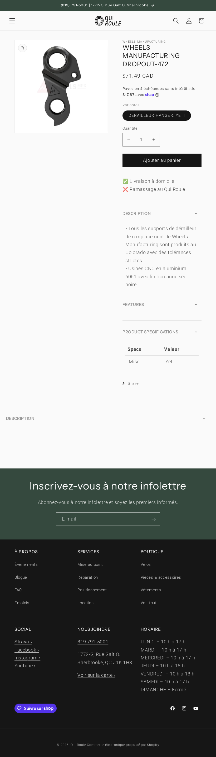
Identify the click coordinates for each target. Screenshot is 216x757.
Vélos (146, 564)
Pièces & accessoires (161, 577)
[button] (12, 20)
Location (85, 602)
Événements (26, 564)
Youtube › (25, 665)
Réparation (87, 577)
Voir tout (149, 602)
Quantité (130, 128)
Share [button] (133, 383)
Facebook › (26, 650)
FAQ (18, 590)
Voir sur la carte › (96, 675)
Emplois (22, 602)
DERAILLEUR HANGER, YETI (157, 115)
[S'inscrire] (153, 519)
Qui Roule (78, 745)
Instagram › (27, 657)
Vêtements (151, 590)
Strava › (23, 641)
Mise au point (90, 564)
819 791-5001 (92, 641)
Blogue (20, 577)
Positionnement (92, 590)
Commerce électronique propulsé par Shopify (123, 745)
